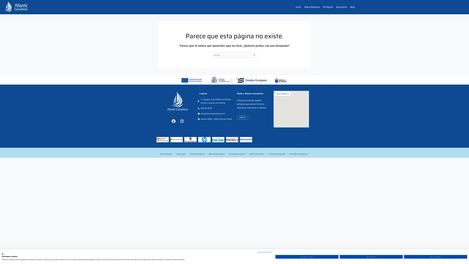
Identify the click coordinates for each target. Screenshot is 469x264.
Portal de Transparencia (298, 154)
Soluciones (341, 7)
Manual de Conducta (217, 154)
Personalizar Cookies (237, 154)
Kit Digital (328, 7)
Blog (352, 7)
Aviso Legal (180, 154)
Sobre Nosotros (312, 7)
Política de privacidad (277, 154)
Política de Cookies (257, 154)
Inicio (298, 7)
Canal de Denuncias (197, 154)
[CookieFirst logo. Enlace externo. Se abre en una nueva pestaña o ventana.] (3, 254)
